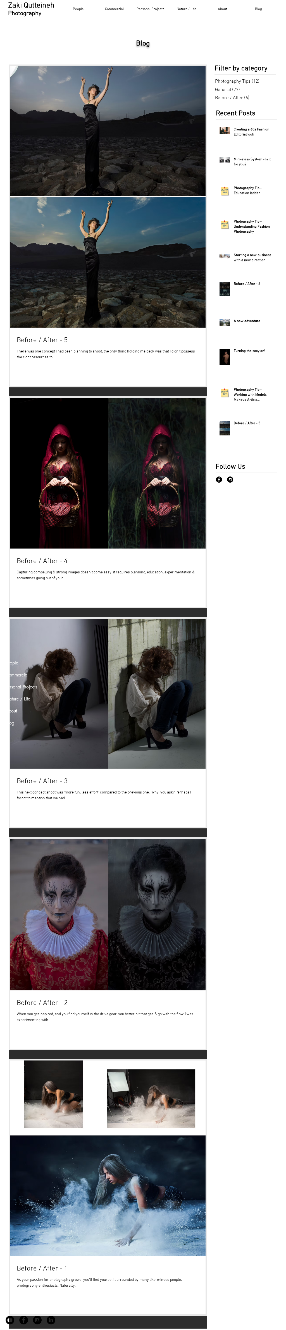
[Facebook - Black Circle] (219, 479)
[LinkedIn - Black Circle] (51, 1320)
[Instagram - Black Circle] (230, 479)
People (12, 663)
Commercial (17, 675)
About (11, 711)
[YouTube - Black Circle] (10, 1320)
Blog (10, 723)
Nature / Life (18, 699)
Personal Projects (21, 687)
